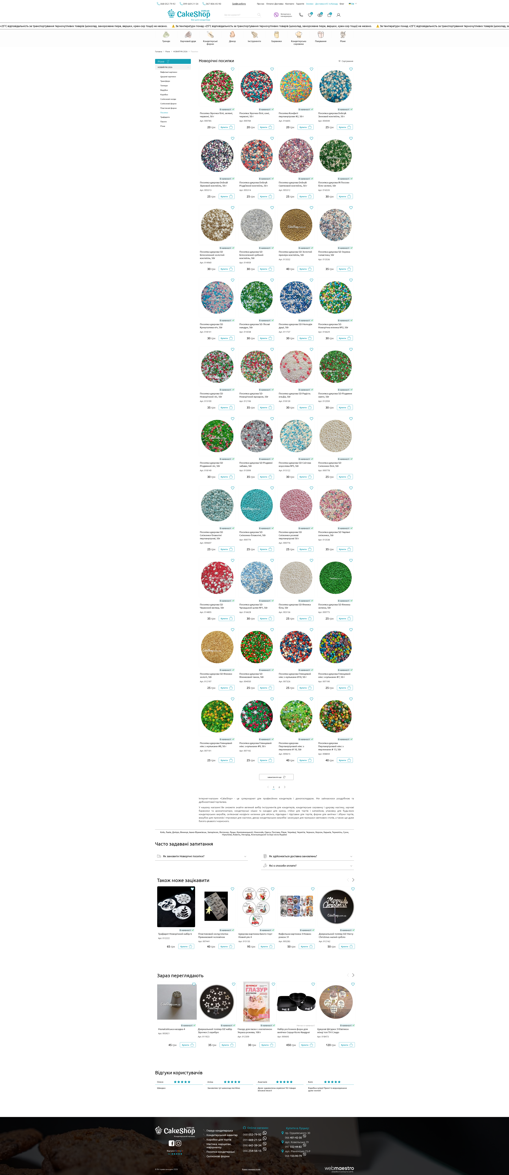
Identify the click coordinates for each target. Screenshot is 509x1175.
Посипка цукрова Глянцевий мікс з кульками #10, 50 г (295, 675)
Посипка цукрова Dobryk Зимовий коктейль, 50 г (332, 115)
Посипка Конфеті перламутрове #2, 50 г (291, 115)
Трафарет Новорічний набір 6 (175, 933)
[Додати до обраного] (232, 69)
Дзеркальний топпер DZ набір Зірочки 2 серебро (215, 1031)
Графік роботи (239, 3)
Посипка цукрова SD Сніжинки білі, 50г (329, 464)
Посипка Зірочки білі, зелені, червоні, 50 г (216, 115)
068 (252, 1134)
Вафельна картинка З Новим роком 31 (295, 935)
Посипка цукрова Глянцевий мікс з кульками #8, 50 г (216, 745)
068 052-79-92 (167, 3)
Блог (342, 4)
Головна (158, 51)
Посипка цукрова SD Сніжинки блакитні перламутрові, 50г (211, 535)
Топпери (164, 85)
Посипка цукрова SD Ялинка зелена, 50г (334, 606)
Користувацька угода (251, 1169)
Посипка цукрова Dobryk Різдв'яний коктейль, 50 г (253, 184)
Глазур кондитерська (220, 1130)
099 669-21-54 (190, 3)
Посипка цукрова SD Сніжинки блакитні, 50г (252, 533)
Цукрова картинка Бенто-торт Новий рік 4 (255, 935)
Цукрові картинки (168, 76)
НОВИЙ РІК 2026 (180, 51)
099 (252, 1139)
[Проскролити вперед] (353, 880)
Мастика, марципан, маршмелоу (219, 1145)
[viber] (265, 1144)
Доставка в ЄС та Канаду (326, 4)
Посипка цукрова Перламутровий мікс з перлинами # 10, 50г (291, 746)
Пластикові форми (168, 108)
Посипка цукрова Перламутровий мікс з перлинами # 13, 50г (331, 746)
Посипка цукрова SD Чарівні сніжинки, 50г (334, 533)
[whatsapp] (265, 1133)
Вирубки (164, 90)
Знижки (309, 4)
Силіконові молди (168, 99)
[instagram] (178, 1143)
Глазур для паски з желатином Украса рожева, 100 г (255, 1031)
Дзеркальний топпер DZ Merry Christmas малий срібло (336, 935)
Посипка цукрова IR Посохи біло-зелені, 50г (333, 184)
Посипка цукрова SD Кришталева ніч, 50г (211, 326)
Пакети (163, 121)
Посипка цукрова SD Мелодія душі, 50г (295, 326)
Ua (352, 4)
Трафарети (165, 117)
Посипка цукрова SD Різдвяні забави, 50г (256, 464)
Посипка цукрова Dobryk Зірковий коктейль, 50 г (214, 184)
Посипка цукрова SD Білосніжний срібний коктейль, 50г (251, 254)
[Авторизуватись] (338, 15)
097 (293, 1146)
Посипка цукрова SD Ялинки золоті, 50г (216, 675)
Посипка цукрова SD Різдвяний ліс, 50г (211, 464)
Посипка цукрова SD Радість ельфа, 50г (295, 395)
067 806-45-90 (213, 3)
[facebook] (171, 1143)
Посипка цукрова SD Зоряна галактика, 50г (334, 253)
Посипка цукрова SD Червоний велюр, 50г (212, 606)
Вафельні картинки (168, 72)
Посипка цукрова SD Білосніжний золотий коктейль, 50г (212, 254)
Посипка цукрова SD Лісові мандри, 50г (254, 326)
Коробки (164, 94)
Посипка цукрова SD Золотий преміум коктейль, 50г (295, 253)
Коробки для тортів (219, 1139)
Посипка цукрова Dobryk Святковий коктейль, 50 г (293, 184)
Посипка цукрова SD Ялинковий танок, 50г (251, 675)
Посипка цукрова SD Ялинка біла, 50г (295, 606)
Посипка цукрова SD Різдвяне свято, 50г (335, 395)
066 (252, 1150)
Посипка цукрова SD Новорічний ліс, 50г (211, 395)
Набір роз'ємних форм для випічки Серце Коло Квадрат (293, 1031)
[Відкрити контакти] (301, 15)
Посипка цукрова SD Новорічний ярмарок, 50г (253, 395)
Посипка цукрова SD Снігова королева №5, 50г (295, 464)
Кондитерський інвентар (222, 1135)
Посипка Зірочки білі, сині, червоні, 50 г (254, 115)
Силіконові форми (168, 103)
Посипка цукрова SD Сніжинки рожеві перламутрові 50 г (290, 535)
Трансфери (165, 81)
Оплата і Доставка (274, 4)
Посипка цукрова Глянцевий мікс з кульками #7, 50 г (334, 675)
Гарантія (300, 4)
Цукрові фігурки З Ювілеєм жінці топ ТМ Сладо (333, 1031)
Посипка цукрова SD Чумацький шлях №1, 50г (253, 606)
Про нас (260, 4)
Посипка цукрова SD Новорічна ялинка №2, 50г (333, 326)
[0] (309, 15)
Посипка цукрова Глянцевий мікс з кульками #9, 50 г (255, 745)
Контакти (289, 4)
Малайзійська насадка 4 (171, 1029)
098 (252, 1145)
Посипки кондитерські (221, 1151)
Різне (167, 51)
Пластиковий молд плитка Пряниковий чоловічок (213, 935)
